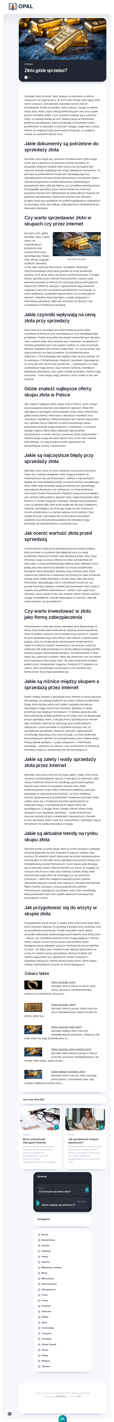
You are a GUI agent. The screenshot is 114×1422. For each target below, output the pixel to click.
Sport (44, 1322)
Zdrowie (46, 1366)
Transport (46, 1333)
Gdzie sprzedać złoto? (63, 982)
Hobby (45, 1256)
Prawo (45, 1300)
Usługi (45, 1355)
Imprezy (45, 1262)
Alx (79, 1396)
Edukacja (46, 1251)
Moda (44, 1273)
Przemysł (46, 1306)
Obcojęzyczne (49, 1289)
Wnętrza (46, 1361)
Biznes (29, 64)
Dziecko (46, 1245)
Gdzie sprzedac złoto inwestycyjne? (71, 1049)
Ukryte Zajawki (49, 1344)
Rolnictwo (46, 1311)
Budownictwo (48, 1240)
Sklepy (45, 1317)
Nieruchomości (49, 1284)
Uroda (45, 1350)
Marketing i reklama (51, 1267)
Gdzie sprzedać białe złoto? (66, 1027)
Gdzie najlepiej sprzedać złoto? (68, 1071)
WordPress (61, 1396)
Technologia (48, 1328)
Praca (45, 1295)
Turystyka (46, 1339)
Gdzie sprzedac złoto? (63, 1004)
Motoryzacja (48, 1278)
